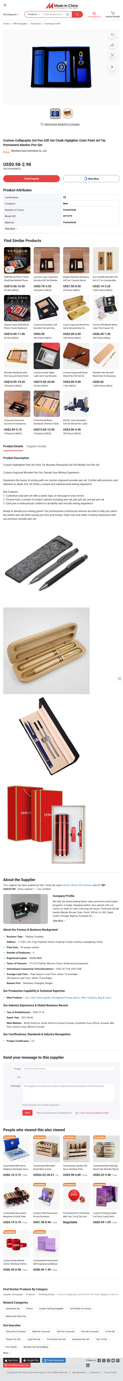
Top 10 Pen (101, 1339)
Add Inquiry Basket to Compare (62, 124)
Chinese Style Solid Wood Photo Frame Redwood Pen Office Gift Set (16, 326)
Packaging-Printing (62, 997)
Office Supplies (20, 23)
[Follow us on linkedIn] (88, 1365)
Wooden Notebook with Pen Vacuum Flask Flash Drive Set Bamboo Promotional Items (16, 374)
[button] (5, 5)
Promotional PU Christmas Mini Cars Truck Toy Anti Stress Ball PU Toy (76, 1216)
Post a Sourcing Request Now (92, 1112)
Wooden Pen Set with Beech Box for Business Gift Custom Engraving (104, 374)
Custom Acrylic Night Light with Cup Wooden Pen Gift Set (45, 374)
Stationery (36, 23)
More (6, 1352)
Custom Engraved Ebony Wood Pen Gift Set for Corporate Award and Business (75, 374)
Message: (16, 1085)
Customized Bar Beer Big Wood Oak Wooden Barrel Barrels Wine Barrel (105, 1169)
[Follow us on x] (104, 1360)
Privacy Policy (110, 1372)
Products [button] (32, 14)
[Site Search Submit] (77, 14)
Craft (32, 997)
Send (27, 1112)
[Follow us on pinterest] (117, 1360)
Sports (76, 997)
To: (19, 1077)
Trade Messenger (54, 1360)
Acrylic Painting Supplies (51, 1308)
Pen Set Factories (90, 1331)
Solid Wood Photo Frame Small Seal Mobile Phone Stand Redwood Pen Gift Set (16, 278)
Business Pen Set (80, 1339)
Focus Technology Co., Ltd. (39, 1372)
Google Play (30, 1360)
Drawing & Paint (53, 23)
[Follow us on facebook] (99, 1360)
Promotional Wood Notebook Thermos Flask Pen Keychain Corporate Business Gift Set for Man (46, 422)
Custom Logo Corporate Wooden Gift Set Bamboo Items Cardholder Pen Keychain (46, 278)
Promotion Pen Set (56, 1339)
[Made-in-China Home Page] (61, 5)
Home (6, 23)
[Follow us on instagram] (108, 1360)
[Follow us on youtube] (113, 1360)
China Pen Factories (16, 1331)
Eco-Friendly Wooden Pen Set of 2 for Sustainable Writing (105, 278)
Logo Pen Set (33, 1339)
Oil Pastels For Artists (80, 1308)
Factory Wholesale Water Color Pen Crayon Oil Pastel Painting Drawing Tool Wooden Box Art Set (105, 326)
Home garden (43, 997)
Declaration (95, 1372)
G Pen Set (110, 1331)
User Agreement (79, 1372)
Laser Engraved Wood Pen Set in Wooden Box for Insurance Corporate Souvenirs (76, 326)
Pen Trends (11, 1346)
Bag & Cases (104, 997)
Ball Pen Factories (41, 1331)
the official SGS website (79, 885)
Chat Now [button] (93, 178)
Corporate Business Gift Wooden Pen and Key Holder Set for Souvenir (45, 326)
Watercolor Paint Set (16, 1316)
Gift (27, 997)
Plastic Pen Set (13, 1339)
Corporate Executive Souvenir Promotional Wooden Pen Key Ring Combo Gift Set (15, 422)
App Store (11, 1360)
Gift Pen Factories (66, 1331)
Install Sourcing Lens (18, 1365)
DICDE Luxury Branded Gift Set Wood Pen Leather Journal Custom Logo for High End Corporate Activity (76, 422)
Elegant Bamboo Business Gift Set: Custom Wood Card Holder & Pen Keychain (76, 278)
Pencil (29, 1308)
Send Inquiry (31, 178)
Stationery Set (13, 1308)
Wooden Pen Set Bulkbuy (36, 1346)
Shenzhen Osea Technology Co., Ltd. (29, 150)
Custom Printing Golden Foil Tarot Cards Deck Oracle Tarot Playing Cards (106, 1216)
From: (18, 1068)
